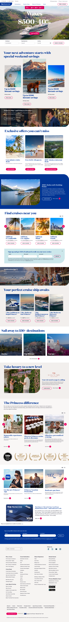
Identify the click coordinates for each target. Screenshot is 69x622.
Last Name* (42, 533)
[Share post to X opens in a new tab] (52, 549)
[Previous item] (5, 226)
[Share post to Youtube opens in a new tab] (56, 549)
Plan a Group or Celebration (11, 564)
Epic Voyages (22, 589)
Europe (21, 572)
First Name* (25, 533)
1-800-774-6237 (11, 1)
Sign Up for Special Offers (11, 575)
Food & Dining (37, 566)
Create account (64, 1)
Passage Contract (27, 605)
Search (17, 1)
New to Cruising (9, 586)
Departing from (24, 41)
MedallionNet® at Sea (53, 582)
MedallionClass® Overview (54, 580)
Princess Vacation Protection (11, 562)
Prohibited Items (52, 576)
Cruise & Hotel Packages (53, 574)
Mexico (21, 579)
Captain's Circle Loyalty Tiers (11, 590)
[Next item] (63, 226)
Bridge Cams (36, 562)
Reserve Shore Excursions (53, 564)
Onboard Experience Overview (40, 564)
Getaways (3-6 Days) (24, 574)
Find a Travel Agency (10, 566)
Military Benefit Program (10, 577)
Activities (36, 570)
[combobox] (15, 548)
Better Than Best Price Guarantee (12, 597)
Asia (21, 562)
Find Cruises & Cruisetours (11, 558)
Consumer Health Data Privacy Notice (36, 607)
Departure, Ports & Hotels (25, 593)
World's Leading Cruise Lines (12, 607)
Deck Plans (36, 560)
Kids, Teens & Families (38, 574)
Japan (21, 578)
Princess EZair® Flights (10, 560)
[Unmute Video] (67, 37)
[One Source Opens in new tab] (20, 613)
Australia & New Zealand (24, 564)
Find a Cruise (62, 4)
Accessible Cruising (23, 607)
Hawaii (21, 576)
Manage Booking (52, 558)
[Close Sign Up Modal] (62, 251)
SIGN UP (57, 256)
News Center (19, 605)
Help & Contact (9, 595)
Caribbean (22, 570)
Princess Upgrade (52, 562)
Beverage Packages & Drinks (39, 568)
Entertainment (37, 572)
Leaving (39, 41)
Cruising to (7, 41)
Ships (35, 558)
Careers (13, 605)
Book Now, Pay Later (10, 579)
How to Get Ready (52, 560)
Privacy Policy (27, 259)
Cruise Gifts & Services (38, 578)
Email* (10, 254)
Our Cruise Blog (9, 592)
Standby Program (9, 581)
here (22, 523)
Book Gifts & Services (53, 568)
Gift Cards (36, 582)
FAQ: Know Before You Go (53, 570)
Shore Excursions (23, 591)
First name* (26, 254)
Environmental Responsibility (49, 605)
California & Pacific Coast (25, 566)
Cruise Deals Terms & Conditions (12, 573)
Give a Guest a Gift (38, 580)
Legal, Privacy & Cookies (37, 605)
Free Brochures (23, 595)
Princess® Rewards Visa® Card (40, 584)
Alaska (21, 560)
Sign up (60, 535)
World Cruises (22, 587)
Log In (61, 1)
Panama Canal (23, 581)
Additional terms (28, 260)
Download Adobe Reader (49, 607)
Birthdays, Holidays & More (39, 576)
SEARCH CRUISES (59, 43)
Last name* (41, 254)
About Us (8, 605)
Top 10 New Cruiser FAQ (10, 594)
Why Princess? (8, 588)
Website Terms (45, 258)
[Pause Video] (64, 37)
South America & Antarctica (25, 583)
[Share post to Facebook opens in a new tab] (48, 549)
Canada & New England (24, 568)
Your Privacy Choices (11, 609)
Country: (8, 548)
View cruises (8, 97)
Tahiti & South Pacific (24, 585)
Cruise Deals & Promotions (11, 571)
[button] (54, 1)
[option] (13, 431)
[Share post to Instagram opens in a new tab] (60, 549)
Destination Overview (24, 558)
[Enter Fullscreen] (2, 37)
